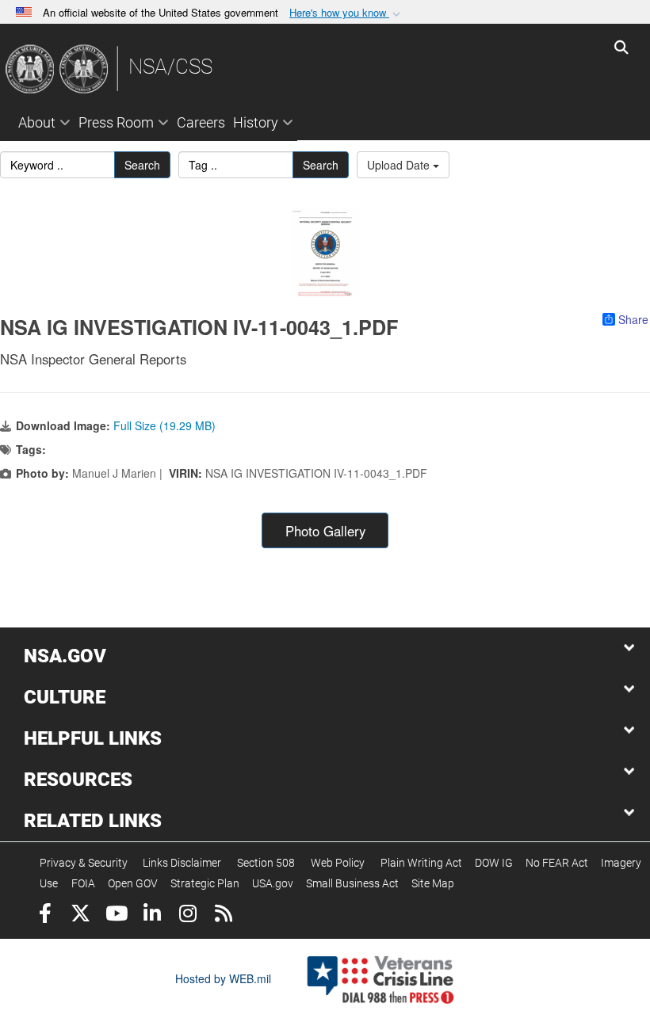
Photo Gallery (325, 530)
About (36, 122)
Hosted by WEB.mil (223, 978)
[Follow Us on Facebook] (45, 915)
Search (142, 165)
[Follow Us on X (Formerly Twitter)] (80, 915)
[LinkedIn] (152, 915)
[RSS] (223, 915)
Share (633, 319)
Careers (201, 122)
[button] (346, 13)
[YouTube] (116, 915)
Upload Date (400, 165)
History (255, 122)
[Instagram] (187, 915)
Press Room (116, 122)
